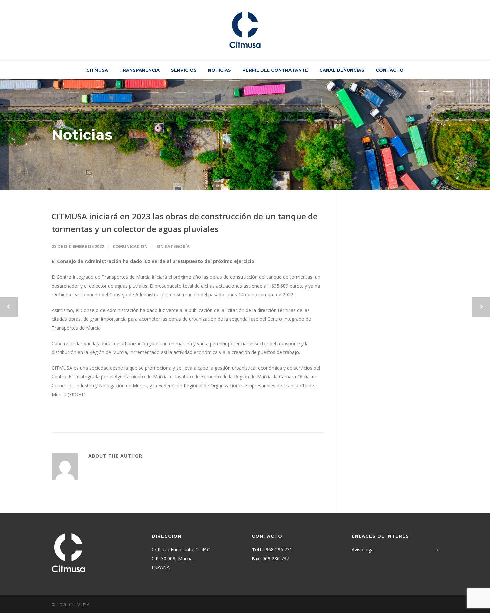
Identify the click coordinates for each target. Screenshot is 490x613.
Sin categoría (173, 246)
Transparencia (139, 70)
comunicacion (130, 246)
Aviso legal (363, 549)
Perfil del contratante (275, 70)
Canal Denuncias (341, 70)
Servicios (184, 70)
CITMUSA (97, 70)
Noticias (219, 70)
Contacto (390, 70)
